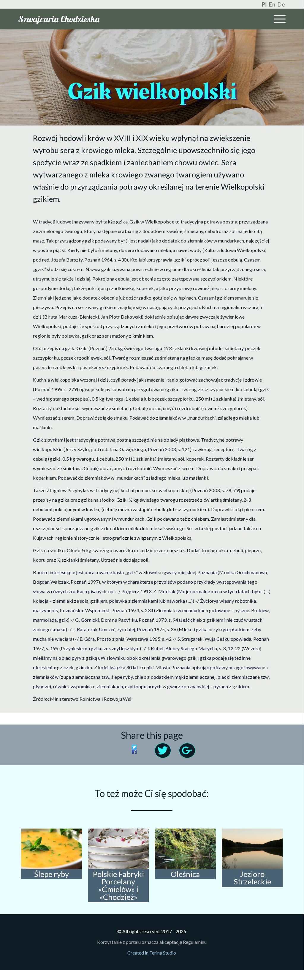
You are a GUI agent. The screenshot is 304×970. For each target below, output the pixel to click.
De (281, 4)
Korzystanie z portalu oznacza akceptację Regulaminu (152, 942)
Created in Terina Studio (151, 952)
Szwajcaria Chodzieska (58, 19)
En (272, 4)
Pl (264, 4)
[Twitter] (141, 748)
